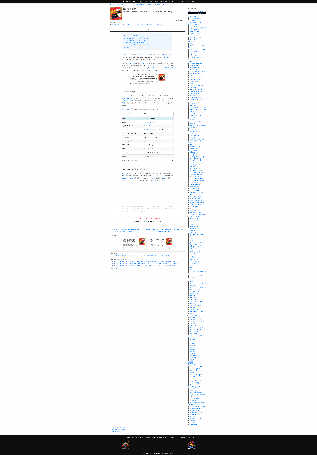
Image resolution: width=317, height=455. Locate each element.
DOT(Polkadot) (195, 373)
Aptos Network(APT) (197, 64)
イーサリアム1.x (195, 262)
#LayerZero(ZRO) (129, 25)
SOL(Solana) (192, 230)
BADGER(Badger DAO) (197, 202)
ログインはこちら (154, 222)
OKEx (192, 361)
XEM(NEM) (193, 400)
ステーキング (194, 220)
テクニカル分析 (193, 315)
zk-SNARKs (194, 264)
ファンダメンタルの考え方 (198, 329)
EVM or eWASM (195, 252)
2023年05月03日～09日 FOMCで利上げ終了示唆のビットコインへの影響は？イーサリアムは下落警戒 (146, 264)
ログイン (174, 1)
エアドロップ (144, 63)
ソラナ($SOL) (192, 24)
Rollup (192, 119)
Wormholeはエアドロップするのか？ (137, 38)
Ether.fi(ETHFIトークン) (198, 50)
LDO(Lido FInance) (196, 163)
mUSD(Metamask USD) (197, 139)
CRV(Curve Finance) (196, 178)
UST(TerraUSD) (195, 169)
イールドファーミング (197, 242)
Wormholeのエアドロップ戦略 (134, 40)
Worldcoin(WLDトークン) (198, 73)
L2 (131, 54)
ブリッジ (148, 54)
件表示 (129, 113)
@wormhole (148, 126)
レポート (144, 1)
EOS (191, 397)
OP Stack (153, 178)
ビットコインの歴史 (196, 301)
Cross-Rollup (140, 54)
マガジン (135, 1)
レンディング (194, 248)
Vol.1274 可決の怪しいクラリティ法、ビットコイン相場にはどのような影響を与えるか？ (143, 255)
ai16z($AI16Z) (194, 18)
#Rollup (159, 25)
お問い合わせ (182, 1)
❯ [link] (172, 160)
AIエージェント (193, 16)
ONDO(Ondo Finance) (197, 147)
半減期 (192, 313)
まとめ (127, 47)
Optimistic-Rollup (196, 115)
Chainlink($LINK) (195, 210)
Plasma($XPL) (194, 135)
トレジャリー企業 (195, 319)
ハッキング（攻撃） (196, 161)
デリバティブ (194, 295)
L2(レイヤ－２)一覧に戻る (120, 428)
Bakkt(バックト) (195, 293)
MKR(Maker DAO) (196, 412)
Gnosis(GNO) (194, 383)
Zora (191, 77)
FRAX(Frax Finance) (197, 173)
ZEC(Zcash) (194, 389)
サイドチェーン (195, 309)
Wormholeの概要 (130, 36)
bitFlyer (192, 341)
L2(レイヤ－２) (126, 4)
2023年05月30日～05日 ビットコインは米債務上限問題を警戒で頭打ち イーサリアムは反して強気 (145, 262)
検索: (145, 113)
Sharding (193, 228)
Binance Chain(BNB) (196, 375)
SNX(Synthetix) (195, 184)
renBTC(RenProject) (196, 198)
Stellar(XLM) (194, 420)
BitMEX (192, 351)
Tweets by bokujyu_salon (197, 11)
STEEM (192, 422)
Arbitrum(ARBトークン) (197, 89)
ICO (191, 268)
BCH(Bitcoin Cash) (196, 393)
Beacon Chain (194, 226)
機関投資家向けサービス (197, 311)
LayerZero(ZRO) (195, 97)
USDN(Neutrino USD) (197, 171)
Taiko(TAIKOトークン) (197, 71)
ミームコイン (194, 40)
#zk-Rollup (145, 25)
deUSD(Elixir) (194, 153)
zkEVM (125, 178)
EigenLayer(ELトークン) (198, 107)
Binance (192, 353)
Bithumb (192, 359)
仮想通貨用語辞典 (161, 437)
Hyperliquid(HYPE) (196, 367)
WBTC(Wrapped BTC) (197, 200)
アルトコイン (192, 365)
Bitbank (192, 339)
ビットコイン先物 (195, 305)
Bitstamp (193, 355)
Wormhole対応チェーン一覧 (134, 42)
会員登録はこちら (139, 222)
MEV (191, 238)
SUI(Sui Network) (196, 381)
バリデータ (193, 222)
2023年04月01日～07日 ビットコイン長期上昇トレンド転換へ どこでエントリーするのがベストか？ (145, 266)
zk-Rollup (193, 113)
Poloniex (193, 343)
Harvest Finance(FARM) (198, 214)
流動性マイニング (195, 246)
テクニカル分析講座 (150, 437)
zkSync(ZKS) (194, 81)
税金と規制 (193, 333)
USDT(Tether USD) (196, 176)
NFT (123, 103)
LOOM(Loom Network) (197, 395)
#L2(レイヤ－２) (117, 25)
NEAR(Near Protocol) (197, 377)
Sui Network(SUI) (196, 65)
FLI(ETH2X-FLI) (195, 196)
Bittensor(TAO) (195, 369)
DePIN (192, 236)
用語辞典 (155, 1)
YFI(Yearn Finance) (196, 190)
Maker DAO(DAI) (195, 212)
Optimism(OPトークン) (197, 91)
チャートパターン (195, 331)
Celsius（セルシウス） (197, 131)
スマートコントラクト (197, 276)
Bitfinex (192, 349)
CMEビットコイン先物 (197, 335)
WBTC (192, 282)
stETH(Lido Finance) (197, 157)
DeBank (192, 95)
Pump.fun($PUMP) (196, 38)
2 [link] (169, 160)
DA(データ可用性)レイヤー (196, 42)
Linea (154, 68)
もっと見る (114, 268)
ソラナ (146, 129)
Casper (192, 224)
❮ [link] (163, 160)
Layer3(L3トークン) (196, 79)
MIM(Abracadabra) (196, 175)
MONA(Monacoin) (196, 408)
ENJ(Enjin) (193, 424)
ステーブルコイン (193, 133)
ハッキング (164, 206)
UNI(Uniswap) (194, 186)
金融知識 (192, 323)
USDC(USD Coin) (195, 141)
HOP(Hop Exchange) (197, 165)
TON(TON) (193, 371)
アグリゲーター (195, 167)
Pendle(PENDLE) (195, 159)
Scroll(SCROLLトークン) (198, 109)
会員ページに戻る (117, 432)
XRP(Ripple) (194, 391)
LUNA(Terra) (194, 182)
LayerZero (167, 54)
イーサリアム (126, 54)
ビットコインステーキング (198, 284)
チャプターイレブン (194, 121)
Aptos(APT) (194, 379)
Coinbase (193, 357)
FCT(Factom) (194, 398)
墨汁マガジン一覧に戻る (119, 430)
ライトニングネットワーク (198, 287)
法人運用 (192, 317)
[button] (142, 118)
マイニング (193, 278)
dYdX (191, 208)
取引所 (190, 337)
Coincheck (193, 345)
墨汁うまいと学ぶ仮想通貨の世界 (154, 453)
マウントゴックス (195, 291)
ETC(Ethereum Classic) (198, 406)
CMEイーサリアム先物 (197, 321)
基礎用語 (191, 363)
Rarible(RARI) (194, 206)
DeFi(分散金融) (195, 67)
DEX (191, 250)
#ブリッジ (153, 25)
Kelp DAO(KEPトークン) (198, 52)
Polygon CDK (194, 103)
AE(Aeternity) (194, 410)
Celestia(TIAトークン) (197, 56)
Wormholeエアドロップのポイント (136, 45)
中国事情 (192, 303)
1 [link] (166, 160)
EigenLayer (193, 54)
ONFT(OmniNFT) (195, 93)
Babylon (192, 44)
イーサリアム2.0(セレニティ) (197, 216)
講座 (151, 1)
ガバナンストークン (196, 244)
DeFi (168, 100)
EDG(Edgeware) (195, 414)
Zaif (191, 347)
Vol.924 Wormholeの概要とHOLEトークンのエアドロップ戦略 (148, 4)
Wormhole (165, 57)
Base (150, 68)
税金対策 (192, 307)
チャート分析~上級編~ (197, 327)
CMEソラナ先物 (195, 32)
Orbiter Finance (127, 98)
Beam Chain (194, 218)
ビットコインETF (195, 289)
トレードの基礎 (195, 325)
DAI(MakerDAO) (195, 418)
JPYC (191, 145)
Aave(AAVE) (194, 155)
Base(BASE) (194, 83)
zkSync (144, 68)
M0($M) (192, 137)
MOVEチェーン (193, 62)
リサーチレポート (172, 437)
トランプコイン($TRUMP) (198, 28)
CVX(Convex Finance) (197, 180)
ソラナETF (193, 30)
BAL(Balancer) (194, 188)
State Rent (193, 254)
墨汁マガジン (116, 4)
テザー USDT (194, 297)
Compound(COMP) (196, 204)
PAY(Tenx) (193, 416)
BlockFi (192, 123)
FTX (191, 129)
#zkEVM (138, 25)
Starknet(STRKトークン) (198, 85)
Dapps (192, 256)
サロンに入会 (190, 1)
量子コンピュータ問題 (197, 234)
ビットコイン (192, 280)
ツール (165, 1)
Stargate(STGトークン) (197, 105)
